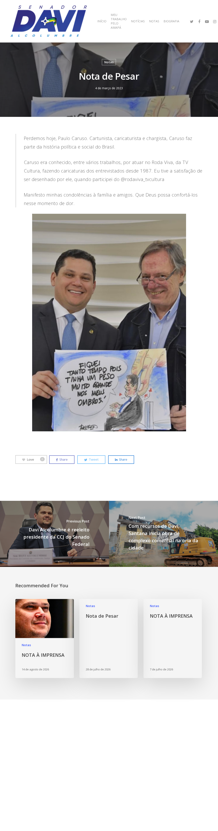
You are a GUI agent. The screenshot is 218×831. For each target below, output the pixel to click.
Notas (108, 62)
